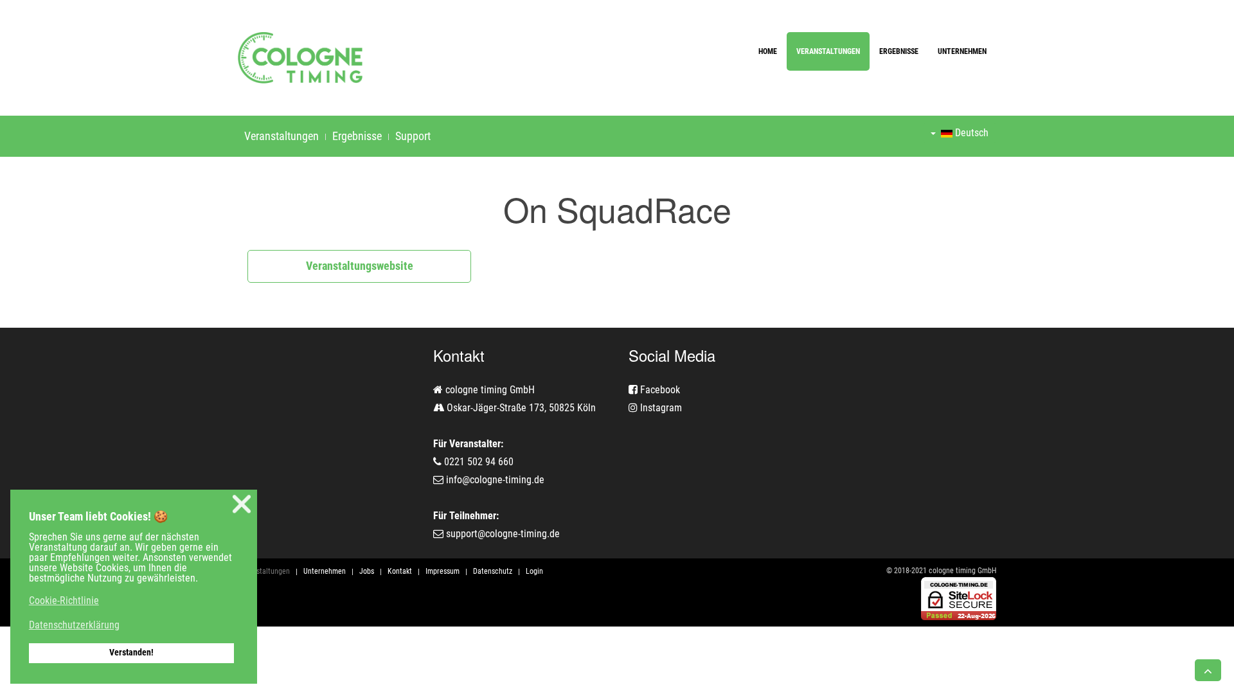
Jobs (366, 571)
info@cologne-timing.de (495, 480)
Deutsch (970, 133)
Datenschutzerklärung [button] (74, 625)
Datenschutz (492, 571)
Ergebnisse (898, 51)
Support (413, 136)
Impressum (442, 571)
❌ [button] (241, 504)
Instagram (660, 408)
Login (534, 571)
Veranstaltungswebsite (359, 265)
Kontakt (400, 571)
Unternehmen (962, 51)
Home (767, 51)
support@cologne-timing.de (503, 534)
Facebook (659, 390)
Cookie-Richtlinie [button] (64, 600)
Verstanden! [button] (131, 652)
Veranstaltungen (828, 51)
